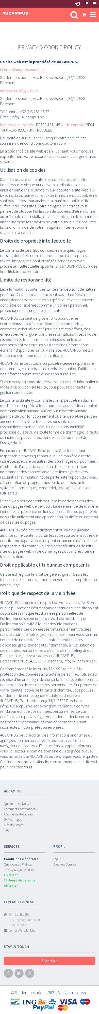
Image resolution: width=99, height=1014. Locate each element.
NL (94, 3)
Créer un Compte (64, 864)
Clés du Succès (13, 825)
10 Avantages (13, 819)
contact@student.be (22, 930)
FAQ (6, 830)
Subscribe (49, 960)
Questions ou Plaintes (18, 864)
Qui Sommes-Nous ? (17, 804)
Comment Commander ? (20, 809)
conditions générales (78, 156)
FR (86, 3)
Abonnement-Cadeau (18, 814)
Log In (57, 859)
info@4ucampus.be (28, 116)
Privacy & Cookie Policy (19, 870)
